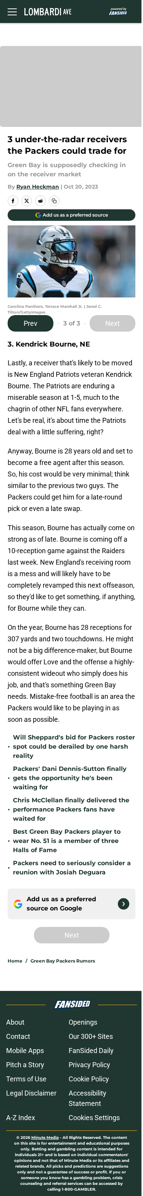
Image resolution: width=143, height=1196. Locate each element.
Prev (30, 323)
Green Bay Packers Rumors (63, 961)
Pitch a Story (25, 1065)
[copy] (54, 201)
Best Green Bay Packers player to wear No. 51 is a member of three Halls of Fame (67, 841)
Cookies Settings (94, 1118)
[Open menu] (12, 11)
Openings (83, 1022)
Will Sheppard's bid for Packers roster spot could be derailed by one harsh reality (74, 746)
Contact (18, 1036)
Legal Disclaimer (31, 1093)
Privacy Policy (89, 1065)
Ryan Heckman (37, 186)
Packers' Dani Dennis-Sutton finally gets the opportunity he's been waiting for (70, 778)
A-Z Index (20, 1118)
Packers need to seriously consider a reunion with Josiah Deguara (72, 867)
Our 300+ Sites (91, 1036)
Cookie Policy (89, 1079)
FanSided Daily (91, 1050)
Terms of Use (26, 1079)
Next (112, 323)
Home (15, 961)
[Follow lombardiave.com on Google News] (123, 904)
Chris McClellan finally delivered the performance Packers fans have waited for (71, 809)
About (15, 1022)
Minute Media (45, 1137)
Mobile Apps (25, 1050)
